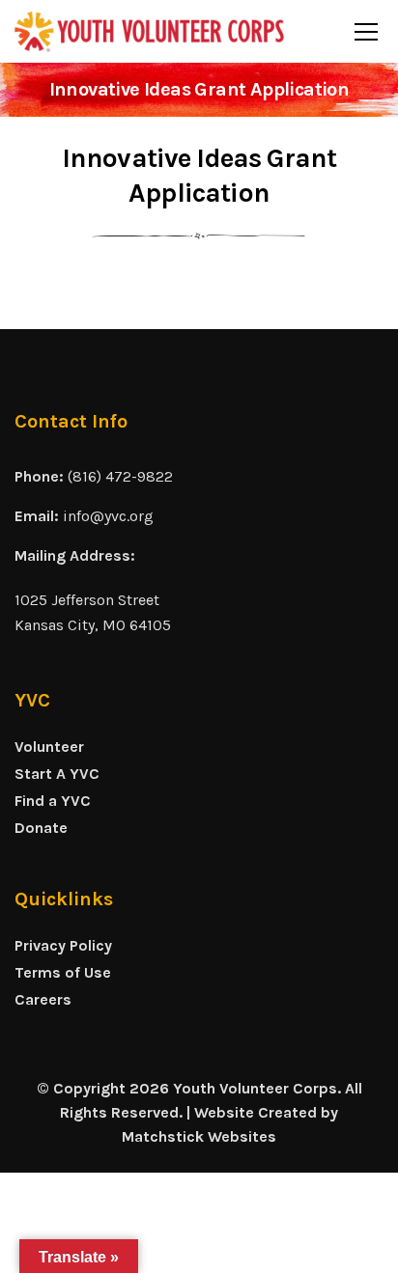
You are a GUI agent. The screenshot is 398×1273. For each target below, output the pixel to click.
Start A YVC (57, 773)
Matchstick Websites (199, 1136)
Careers (42, 999)
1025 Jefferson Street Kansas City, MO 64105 (92, 612)
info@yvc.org (108, 516)
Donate (41, 827)
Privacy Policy (63, 945)
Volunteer (49, 746)
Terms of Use (62, 972)
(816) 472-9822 (120, 476)
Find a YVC (52, 800)
